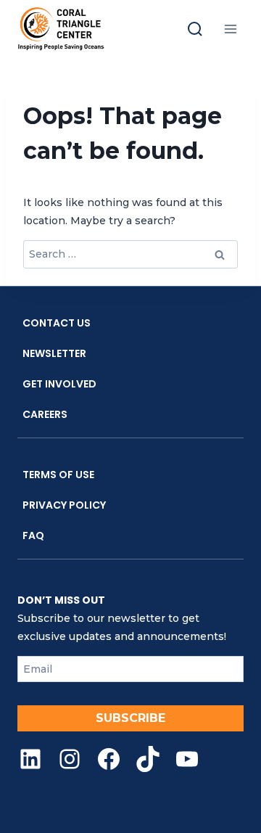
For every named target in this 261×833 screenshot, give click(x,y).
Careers (44, 414)
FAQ (33, 535)
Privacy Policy (64, 505)
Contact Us (56, 323)
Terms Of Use (58, 474)
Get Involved (59, 384)
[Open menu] (230, 28)
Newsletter (54, 353)
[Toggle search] (195, 29)
